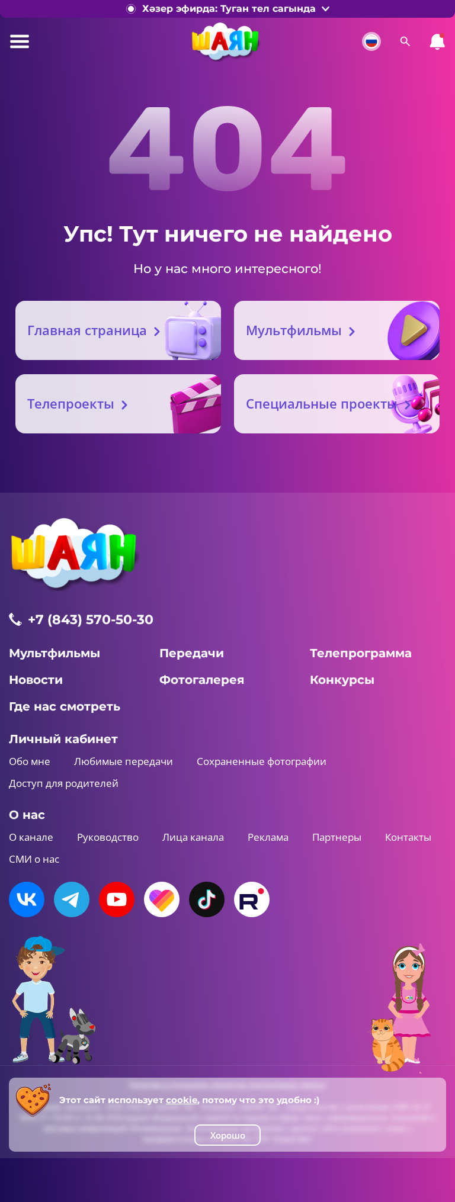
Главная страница (87, 330)
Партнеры (336, 837)
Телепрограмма (361, 653)
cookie (181, 1099)
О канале (31, 837)
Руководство (108, 837)
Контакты (408, 837)
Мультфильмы (294, 330)
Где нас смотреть (64, 706)
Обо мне (29, 761)
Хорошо (227, 1135)
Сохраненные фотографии (261, 761)
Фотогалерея (202, 680)
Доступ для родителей (63, 783)
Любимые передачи (123, 761)
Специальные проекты (322, 403)
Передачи (191, 653)
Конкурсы (342, 680)
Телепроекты (70, 403)
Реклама (268, 837)
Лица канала (193, 837)
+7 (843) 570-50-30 (90, 620)
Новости (36, 680)
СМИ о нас (34, 859)
